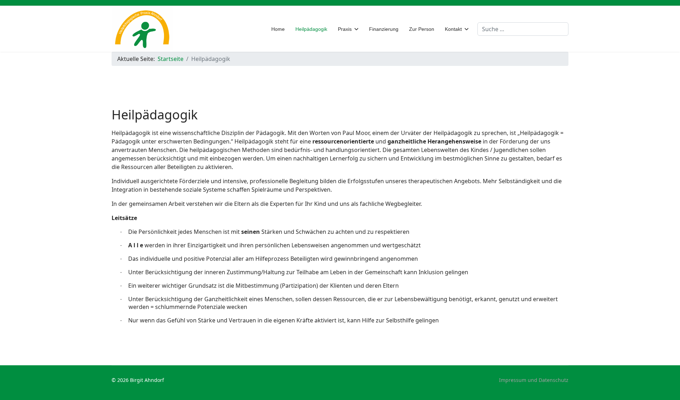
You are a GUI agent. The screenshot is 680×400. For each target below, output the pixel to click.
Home (278, 29)
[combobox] (522, 29)
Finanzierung (383, 29)
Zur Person (421, 29)
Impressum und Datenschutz (533, 380)
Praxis (345, 29)
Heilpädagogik (311, 29)
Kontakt (453, 29)
